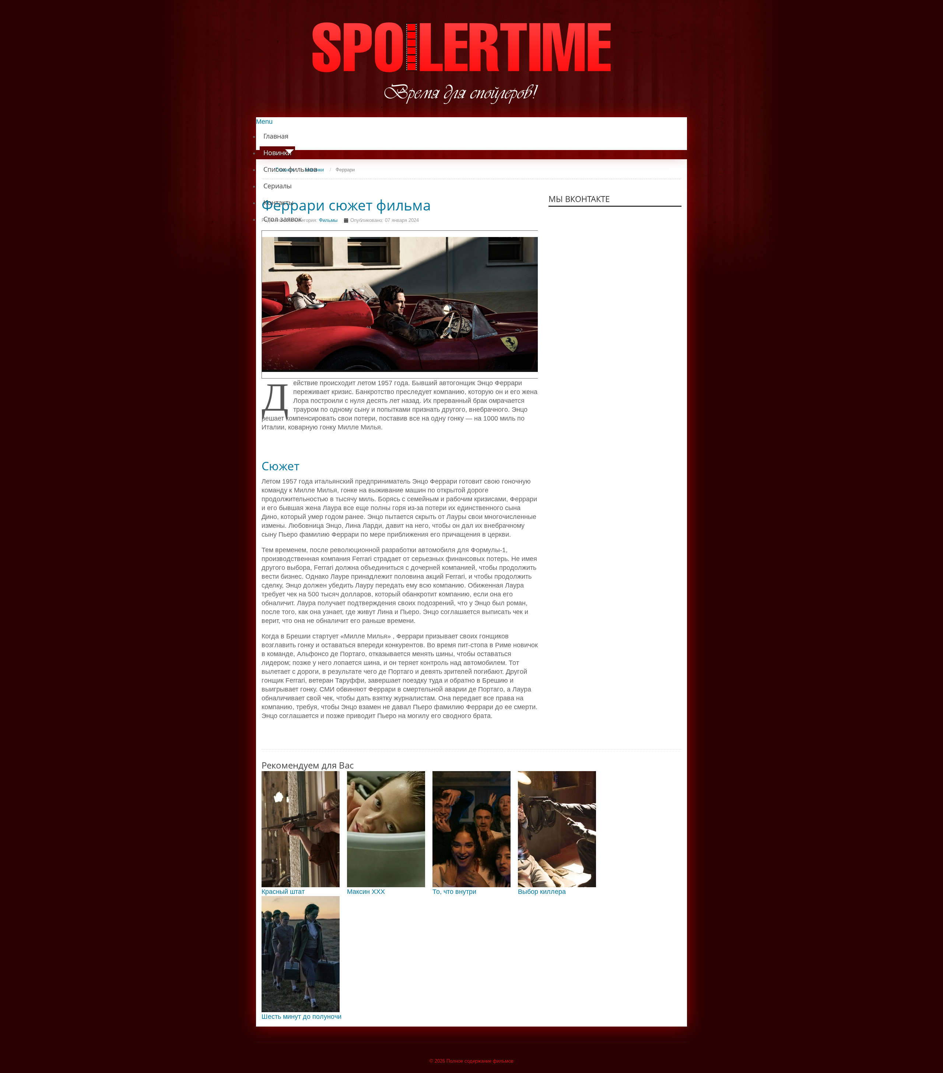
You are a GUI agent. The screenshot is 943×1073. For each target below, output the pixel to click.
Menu (264, 121)
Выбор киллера (542, 891)
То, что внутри (454, 891)
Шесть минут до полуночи (301, 1016)
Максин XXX (366, 891)
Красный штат (283, 891)
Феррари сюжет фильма (346, 205)
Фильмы (328, 220)
